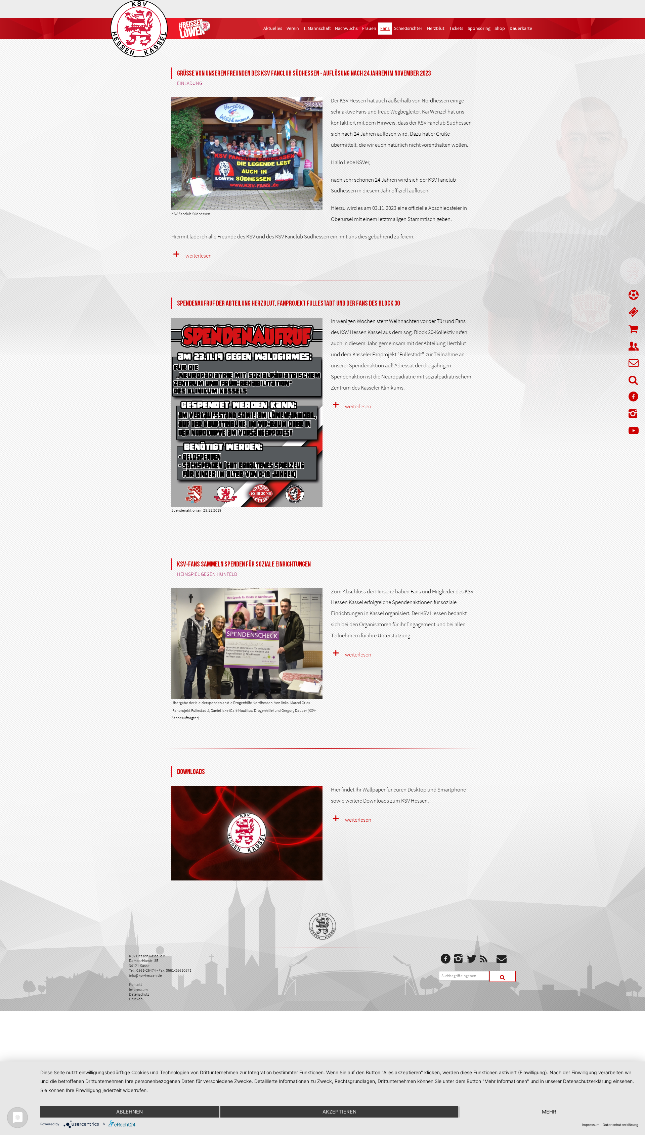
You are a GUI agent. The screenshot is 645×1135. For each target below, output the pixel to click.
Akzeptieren (339, 1111)
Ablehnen (129, 1111)
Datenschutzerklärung (620, 1125)
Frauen (369, 29)
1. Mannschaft (317, 29)
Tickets (456, 29)
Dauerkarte (521, 29)
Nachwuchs (346, 29)
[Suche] (634, 381)
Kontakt (135, 984)
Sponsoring (479, 29)
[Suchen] (502, 976)
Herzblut (435, 29)
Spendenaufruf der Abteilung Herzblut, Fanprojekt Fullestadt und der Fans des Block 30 (288, 303)
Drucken (135, 998)
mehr (549, 1111)
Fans (385, 29)
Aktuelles (272, 29)
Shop (499, 29)
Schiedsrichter (408, 29)
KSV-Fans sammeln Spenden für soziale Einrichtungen (244, 564)
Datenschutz (139, 994)
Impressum (138, 989)
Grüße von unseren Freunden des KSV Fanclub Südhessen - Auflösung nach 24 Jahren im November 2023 (304, 73)
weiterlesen (198, 255)
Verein (293, 29)
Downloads (191, 772)
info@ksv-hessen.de (145, 975)
